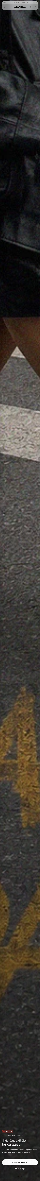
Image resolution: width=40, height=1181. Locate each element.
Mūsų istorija (20, 1169)
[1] (18, 1177)
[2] (21, 1177)
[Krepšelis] (35, 7)
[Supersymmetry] (20, 7)
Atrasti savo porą (20, 1162)
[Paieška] (31, 7)
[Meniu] (5, 7)
